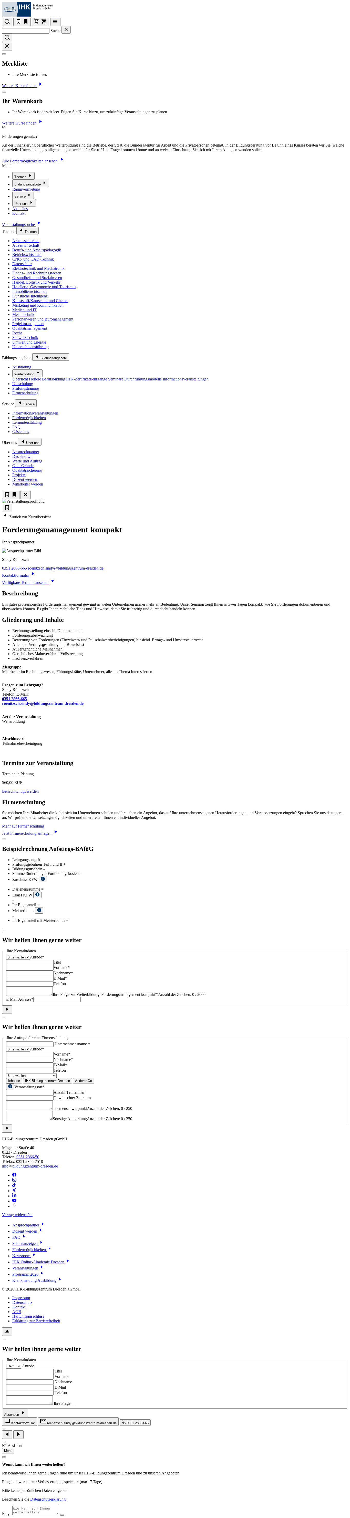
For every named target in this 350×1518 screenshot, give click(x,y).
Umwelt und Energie (29, 342)
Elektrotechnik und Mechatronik (38, 268)
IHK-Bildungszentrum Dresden (47, 1081)
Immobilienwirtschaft (29, 291)
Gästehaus (20, 431)
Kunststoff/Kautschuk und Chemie (40, 300)
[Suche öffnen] (7, 22)
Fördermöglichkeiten (29, 418)
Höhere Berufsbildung (47, 379)
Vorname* (62, 967)
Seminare (116, 379)
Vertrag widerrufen (17, 1215)
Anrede (28, 1366)
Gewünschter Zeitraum (72, 1098)
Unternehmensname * (72, 1044)
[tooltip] (10, 1086)
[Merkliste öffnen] (22, 22)
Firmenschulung (25, 393)
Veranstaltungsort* (29, 1087)
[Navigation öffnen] (55, 22)
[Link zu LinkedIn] (14, 1196)
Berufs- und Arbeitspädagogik (36, 250)
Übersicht (20, 379)
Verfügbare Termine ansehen (25, 582)
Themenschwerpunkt (70, 1108)
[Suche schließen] (66, 30)
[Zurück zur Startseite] (57, 15)
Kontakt (18, 213)
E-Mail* (60, 978)
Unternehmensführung (30, 347)
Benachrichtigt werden (20, 791)
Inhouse (14, 1081)
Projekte (19, 475)
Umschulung (22, 383)
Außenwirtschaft (25, 245)
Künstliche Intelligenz (30, 296)
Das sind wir (22, 456)
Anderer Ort (83, 1081)
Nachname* (63, 973)
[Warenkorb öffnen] (40, 22)
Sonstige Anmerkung (70, 1119)
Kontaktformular (16, 575)
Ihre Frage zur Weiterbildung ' (105, 994)
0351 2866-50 (27, 1157)
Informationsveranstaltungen (186, 379)
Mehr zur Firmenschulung (23, 826)
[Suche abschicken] (7, 38)
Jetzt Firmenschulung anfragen (27, 833)
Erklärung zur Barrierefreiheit (36, 1321)
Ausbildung (21, 367)
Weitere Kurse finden (19, 86)
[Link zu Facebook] (14, 1175)
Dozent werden (24, 479)
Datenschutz (22, 264)
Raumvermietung (26, 189)
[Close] (4, 54)
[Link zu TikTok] (14, 1185)
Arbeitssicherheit (25, 241)
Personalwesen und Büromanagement (42, 319)
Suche (55, 30)
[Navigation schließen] (25, 495)
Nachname (63, 1382)
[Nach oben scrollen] (7, 1331)
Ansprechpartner (25, 452)
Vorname (62, 1376)
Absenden (12, 1415)
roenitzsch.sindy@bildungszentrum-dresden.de (66, 568)
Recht (17, 333)
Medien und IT (24, 310)
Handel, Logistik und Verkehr (36, 282)
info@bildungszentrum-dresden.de (30, 1166)
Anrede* (37, 957)
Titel (57, 962)
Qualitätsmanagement (29, 328)
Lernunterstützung (27, 422)
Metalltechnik (23, 314)
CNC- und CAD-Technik (33, 259)
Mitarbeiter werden (27, 484)
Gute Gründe (23, 465)
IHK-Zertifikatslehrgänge (87, 379)
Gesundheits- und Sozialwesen (37, 277)
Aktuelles (20, 208)
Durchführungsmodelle (143, 379)
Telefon (60, 984)
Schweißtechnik (25, 337)
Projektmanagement (28, 324)
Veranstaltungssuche (19, 224)
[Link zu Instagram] (14, 1180)
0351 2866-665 (15, 568)
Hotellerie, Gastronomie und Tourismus (44, 287)
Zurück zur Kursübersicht (29, 517)
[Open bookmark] (7, 508)
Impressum (21, 1298)
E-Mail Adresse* (19, 999)
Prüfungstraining (25, 388)
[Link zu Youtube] (14, 1201)
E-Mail (60, 1387)
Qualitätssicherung (27, 470)
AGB (16, 1311)
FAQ (16, 427)
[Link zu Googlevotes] (14, 1206)
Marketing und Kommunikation (38, 305)
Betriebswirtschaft (27, 254)
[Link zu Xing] (14, 1191)
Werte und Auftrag (27, 461)
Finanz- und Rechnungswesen (36, 273)
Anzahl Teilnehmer (69, 1092)
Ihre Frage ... (64, 1403)
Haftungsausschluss (28, 1316)
